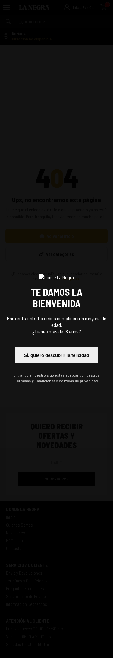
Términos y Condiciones (35, 380)
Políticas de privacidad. (79, 380)
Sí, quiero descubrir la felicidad (56, 355)
